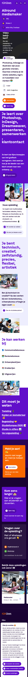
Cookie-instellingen (11, 673)
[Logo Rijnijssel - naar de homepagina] (6, 3)
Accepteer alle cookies (12, 664)
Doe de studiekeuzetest (14, 310)
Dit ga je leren (10, 175)
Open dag (10, 106)
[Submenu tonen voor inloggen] (16, 3)
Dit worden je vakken (13, 227)
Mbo (4, 620)
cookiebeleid (6, 659)
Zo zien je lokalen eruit (14, 232)
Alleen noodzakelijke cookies (14, 668)
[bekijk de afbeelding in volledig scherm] (14, 195)
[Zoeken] (20, 3)
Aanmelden (10, 100)
